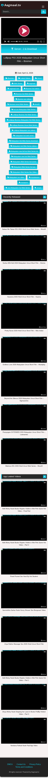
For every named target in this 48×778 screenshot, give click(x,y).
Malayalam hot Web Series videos (25, 146)
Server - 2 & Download (25, 49)
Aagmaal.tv (12, 5)
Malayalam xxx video (16, 177)
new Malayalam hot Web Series (19, 188)
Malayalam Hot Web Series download (24, 141)
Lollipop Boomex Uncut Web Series (24, 125)
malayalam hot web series (24, 135)
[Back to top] (41, 771)
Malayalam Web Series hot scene (24, 162)
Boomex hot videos (32, 88)
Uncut (39, 78)
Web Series (18, 83)
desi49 (37, 104)
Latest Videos (25, 78)
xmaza (39, 188)
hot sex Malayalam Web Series (24, 109)
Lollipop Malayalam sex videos (24, 130)
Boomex (11, 78)
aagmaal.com (14, 88)
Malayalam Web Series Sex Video (24, 172)
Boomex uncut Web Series (18, 104)
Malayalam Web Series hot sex (24, 167)
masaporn (24, 182)
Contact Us (21, 764)
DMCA (10, 764)
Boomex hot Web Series (24, 94)
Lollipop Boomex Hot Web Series (24, 115)
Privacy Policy (35, 764)
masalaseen (35, 177)
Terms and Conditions (24, 767)
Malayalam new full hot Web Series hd (24, 151)
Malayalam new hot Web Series (24, 156)
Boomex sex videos (24, 99)
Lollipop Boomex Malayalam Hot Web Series (24, 120)
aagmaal (32, 83)
